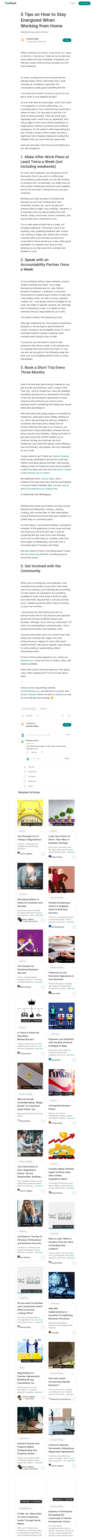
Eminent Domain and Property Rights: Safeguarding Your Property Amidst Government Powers (28, 1448)
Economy (54, 1164)
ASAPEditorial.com (30, 691)
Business (43, 709)
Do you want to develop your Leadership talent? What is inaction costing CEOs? (30, 1308)
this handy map (32, 554)
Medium (60, 694)
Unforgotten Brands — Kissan (60, 1107)
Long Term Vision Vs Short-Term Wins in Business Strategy (59, 839)
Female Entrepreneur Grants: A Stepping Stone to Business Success (60, 907)
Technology (55, 1034)
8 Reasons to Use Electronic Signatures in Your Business (61, 976)
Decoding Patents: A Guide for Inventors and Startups (30, 902)
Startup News (25, 1121)
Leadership (55, 1233)
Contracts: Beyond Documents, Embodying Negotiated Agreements (61, 1448)
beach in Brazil (64, 469)
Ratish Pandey (56, 857)
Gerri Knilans (25, 1257)
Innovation (23, 894)
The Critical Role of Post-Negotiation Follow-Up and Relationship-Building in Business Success (29, 1171)
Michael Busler (57, 1193)
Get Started (84, 3)
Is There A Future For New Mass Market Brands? (28, 1036)
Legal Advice (24, 1438)
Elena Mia (55, 1333)
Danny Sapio (48, 478)
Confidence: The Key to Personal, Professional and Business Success (29, 1239)
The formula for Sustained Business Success (27, 969)
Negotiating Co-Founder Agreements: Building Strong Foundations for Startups (28, 1378)
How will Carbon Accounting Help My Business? (59, 1381)
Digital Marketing (25, 1508)
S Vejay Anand (56, 1123)
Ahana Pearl (56, 1060)
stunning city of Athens (38, 473)
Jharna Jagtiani (57, 1466)
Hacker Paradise (61, 456)
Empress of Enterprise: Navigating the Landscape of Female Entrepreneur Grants (60, 1516)
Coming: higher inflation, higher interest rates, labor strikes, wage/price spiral (62, 1174)
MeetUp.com (27, 660)
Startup (21, 1368)
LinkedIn (31, 694)
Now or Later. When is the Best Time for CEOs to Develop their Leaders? (61, 1243)
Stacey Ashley (56, 1263)
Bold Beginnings (57, 927)
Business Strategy (29, 709)
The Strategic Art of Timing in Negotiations (29, 838)
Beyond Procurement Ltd (61, 1399)
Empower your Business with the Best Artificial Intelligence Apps (61, 1042)
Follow (67, 40)
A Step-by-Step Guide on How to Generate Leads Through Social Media (29, 1518)
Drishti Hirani (30, 1399)
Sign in (73, 3)
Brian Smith (55, 993)
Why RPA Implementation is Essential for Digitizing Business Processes (61, 1313)
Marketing (22, 1231)
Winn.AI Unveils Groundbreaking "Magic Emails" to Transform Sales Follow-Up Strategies (30, 1104)
